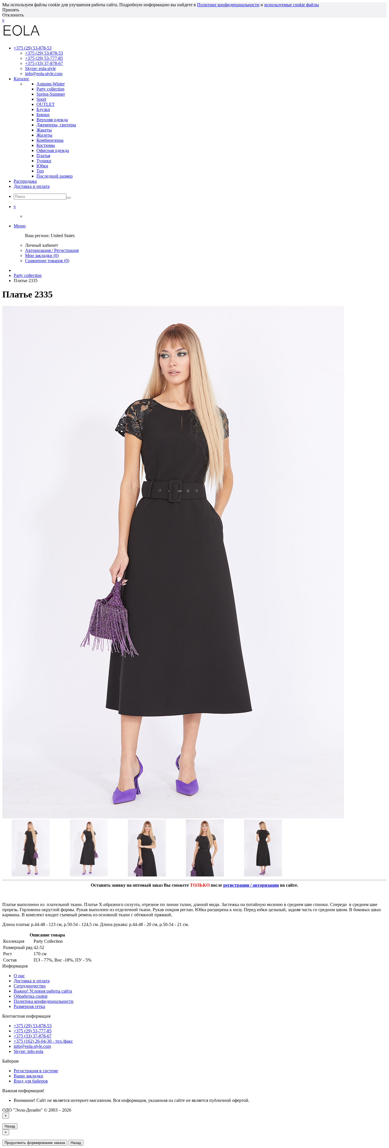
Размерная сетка (29, 1006)
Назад (10, 1126)
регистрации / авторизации (251, 885)
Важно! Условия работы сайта (43, 991)
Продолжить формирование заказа (35, 1143)
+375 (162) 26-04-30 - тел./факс (43, 1041)
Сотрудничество (30, 985)
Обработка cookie (31, 996)
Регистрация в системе (36, 1070)
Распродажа (25, 181)
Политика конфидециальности (43, 1001)
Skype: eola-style (40, 68)
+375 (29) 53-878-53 (44, 53)
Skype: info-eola (28, 1051)
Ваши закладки (28, 1075)
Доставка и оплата (32, 186)
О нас (19, 975)
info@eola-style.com (43, 73)
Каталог (21, 78)
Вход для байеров (31, 1081)
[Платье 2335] (173, 816)
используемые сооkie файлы (291, 4)
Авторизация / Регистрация (52, 250)
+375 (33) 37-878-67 (44, 63)
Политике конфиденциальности (228, 4)
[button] (15, 206)
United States (63, 235)
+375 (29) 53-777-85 (44, 58)
